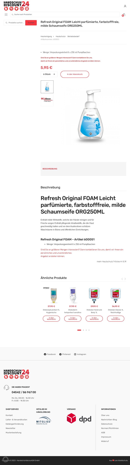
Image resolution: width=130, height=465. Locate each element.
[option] (90, 116)
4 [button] (89, 330)
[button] (5, 459)
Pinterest (66, 354)
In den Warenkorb (75, 74)
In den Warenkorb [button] (51, 318)
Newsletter (10, 428)
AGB (103, 432)
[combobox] (65, 14)
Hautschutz (60, 36)
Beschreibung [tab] (50, 169)
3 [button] (86, 330)
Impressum (106, 437)
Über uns (105, 415)
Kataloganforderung (15, 424)
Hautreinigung (46, 36)
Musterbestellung (13, 432)
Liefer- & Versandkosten (16, 419)
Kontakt (9, 415)
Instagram (81, 354)
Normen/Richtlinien (110, 428)
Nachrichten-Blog (109, 419)
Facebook (51, 354)
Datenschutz (106, 424)
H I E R (123, 261)
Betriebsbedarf (73, 36)
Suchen (31, 23)
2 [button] (83, 330)
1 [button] (79, 330)
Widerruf (105, 441)
